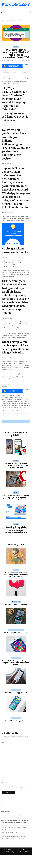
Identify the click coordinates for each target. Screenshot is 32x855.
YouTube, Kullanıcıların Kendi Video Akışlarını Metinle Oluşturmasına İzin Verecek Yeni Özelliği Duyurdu (13, 837)
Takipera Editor (9, 60)
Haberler (16, 46)
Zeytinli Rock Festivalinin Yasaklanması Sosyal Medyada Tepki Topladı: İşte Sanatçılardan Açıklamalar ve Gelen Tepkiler (16, 529)
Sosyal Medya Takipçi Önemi (16, 721)
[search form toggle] (30, 11)
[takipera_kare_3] (13, 245)
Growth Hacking (16, 602)
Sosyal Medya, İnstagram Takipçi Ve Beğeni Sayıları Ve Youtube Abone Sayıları (16, 662)
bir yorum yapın (26, 60)
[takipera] (16, 67)
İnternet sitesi (5, 775)
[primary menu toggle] (2, 12)
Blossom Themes (22, 851)
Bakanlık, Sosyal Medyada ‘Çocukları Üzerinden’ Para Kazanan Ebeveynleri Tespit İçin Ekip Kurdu (16, 497)
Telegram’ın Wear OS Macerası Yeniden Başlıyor (13, 833)
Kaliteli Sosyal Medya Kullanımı (16, 633)
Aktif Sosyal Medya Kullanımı (16, 604)
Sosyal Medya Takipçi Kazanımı (16, 693)
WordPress (15, 853)
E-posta (4, 767)
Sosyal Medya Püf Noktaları (16, 630)
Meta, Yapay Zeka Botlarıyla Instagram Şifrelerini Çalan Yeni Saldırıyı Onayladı (16, 574)
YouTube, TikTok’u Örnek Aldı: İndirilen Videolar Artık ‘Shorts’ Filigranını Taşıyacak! (16, 465)
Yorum (3, 742)
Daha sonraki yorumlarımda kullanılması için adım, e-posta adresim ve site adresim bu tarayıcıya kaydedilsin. (16, 786)
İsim (3, 759)
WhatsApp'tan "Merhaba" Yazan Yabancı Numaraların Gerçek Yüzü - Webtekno (13, 421)
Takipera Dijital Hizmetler (17, 850)
